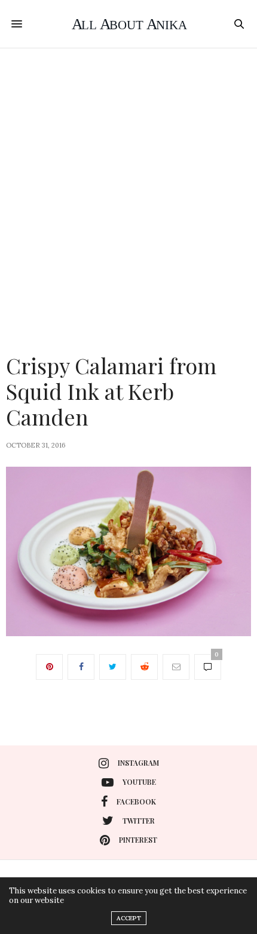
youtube (139, 782)
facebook (136, 801)
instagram (138, 762)
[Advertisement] (128, 182)
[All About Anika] (128, 24)
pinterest (138, 839)
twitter (139, 820)
